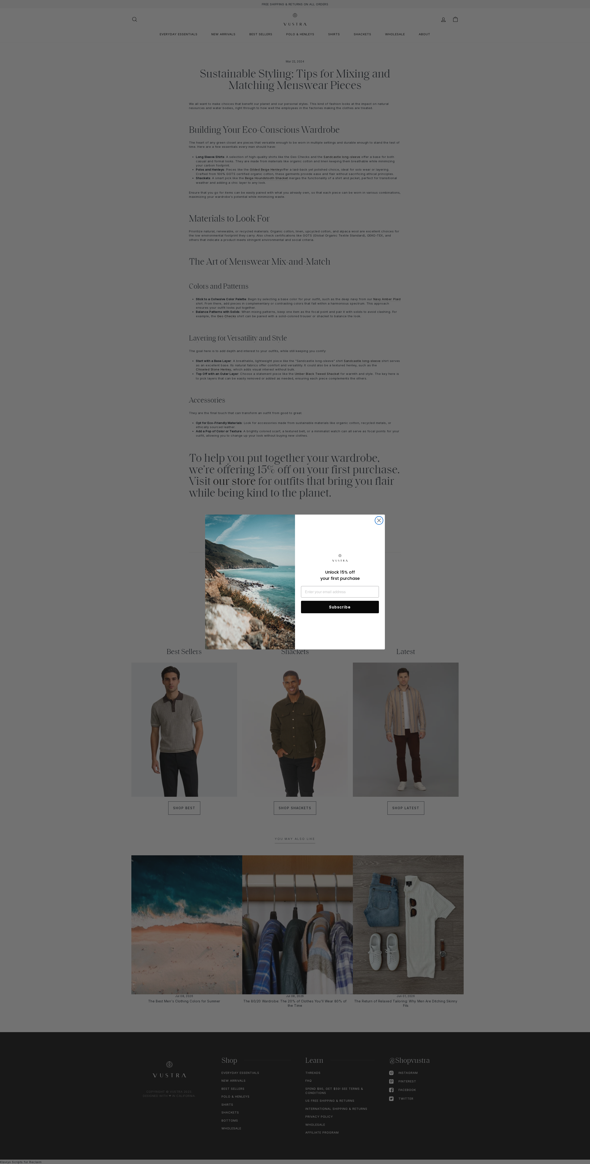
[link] (340, 558)
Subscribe (340, 607)
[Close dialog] (379, 520)
